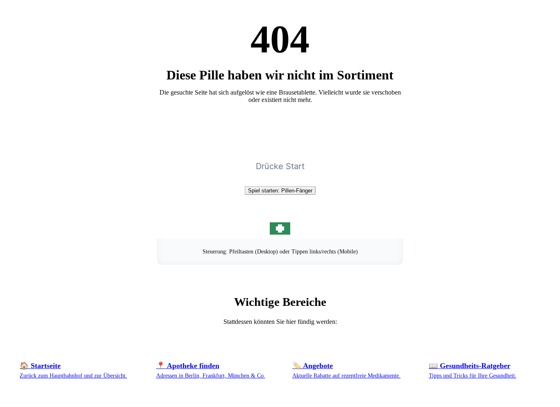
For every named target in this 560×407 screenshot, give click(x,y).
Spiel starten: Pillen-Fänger (280, 191)
